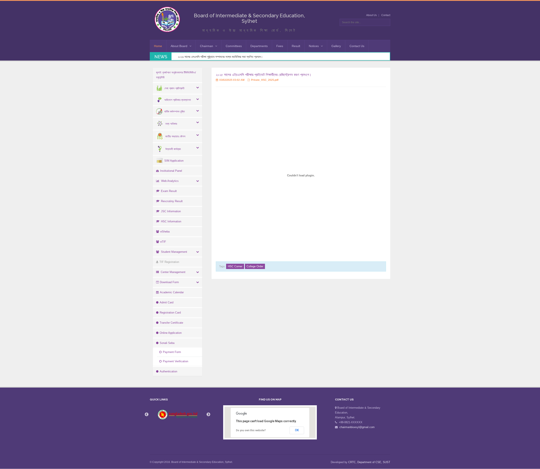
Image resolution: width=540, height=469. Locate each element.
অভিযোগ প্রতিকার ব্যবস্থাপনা (177, 99)
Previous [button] (146, 414)
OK (297, 430)
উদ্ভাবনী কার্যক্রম (173, 149)
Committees (234, 46)
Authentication (168, 371)
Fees (279, 46)
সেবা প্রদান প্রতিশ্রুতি (174, 88)
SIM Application (174, 160)
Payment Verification (175, 361)
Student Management (174, 251)
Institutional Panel (171, 170)
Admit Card (166, 302)
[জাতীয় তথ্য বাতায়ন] (177, 414)
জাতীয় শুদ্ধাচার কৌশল (175, 136)
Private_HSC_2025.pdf (264, 79)
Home (158, 46)
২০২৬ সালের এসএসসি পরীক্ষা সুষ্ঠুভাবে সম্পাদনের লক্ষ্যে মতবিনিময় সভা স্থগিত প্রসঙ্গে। (220, 56)
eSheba (165, 231)
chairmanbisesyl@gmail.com (357, 427)
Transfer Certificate (171, 322)
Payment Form (172, 352)
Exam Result (169, 191)
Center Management (173, 272)
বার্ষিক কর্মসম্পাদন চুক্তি (174, 111)
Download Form (169, 282)
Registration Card (170, 312)
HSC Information (171, 221)
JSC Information (171, 211)
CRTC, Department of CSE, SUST (369, 462)
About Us (371, 15)
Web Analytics (170, 180)
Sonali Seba (167, 343)
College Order (255, 266)
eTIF (163, 241)
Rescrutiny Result (172, 201)
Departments (259, 46)
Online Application (171, 332)
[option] (177, 414)
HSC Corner (235, 266)
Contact (385, 15)
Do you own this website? (251, 430)
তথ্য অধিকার (171, 123)
